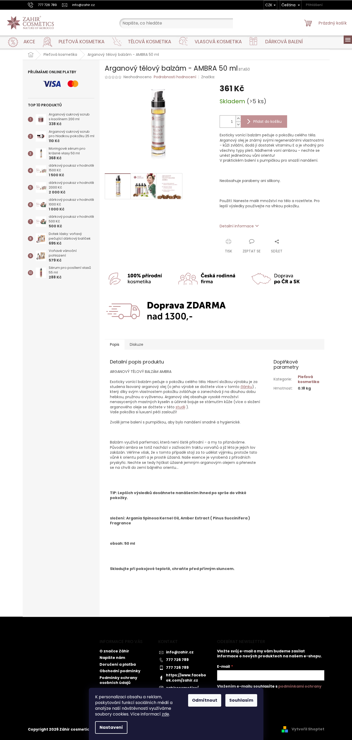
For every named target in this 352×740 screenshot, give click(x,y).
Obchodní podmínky (120, 671)
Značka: (208, 77)
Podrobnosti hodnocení (175, 77)
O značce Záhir (114, 651)
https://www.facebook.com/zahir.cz (186, 677)
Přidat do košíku (267, 121)
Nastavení (111, 727)
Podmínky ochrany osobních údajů (118, 680)
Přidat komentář (124, 599)
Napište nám (112, 657)
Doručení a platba (118, 664)
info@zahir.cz (180, 652)
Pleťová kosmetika (308, 379)
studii (180, 407)
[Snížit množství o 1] (238, 125)
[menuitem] (29, 41)
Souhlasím (241, 700)
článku (246, 386)
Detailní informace (237, 226)
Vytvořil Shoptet (308, 729)
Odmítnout (204, 700)
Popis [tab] (114, 344)
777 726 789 (177, 659)
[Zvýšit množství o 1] (238, 119)
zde (165, 714)
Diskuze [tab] (136, 344)
